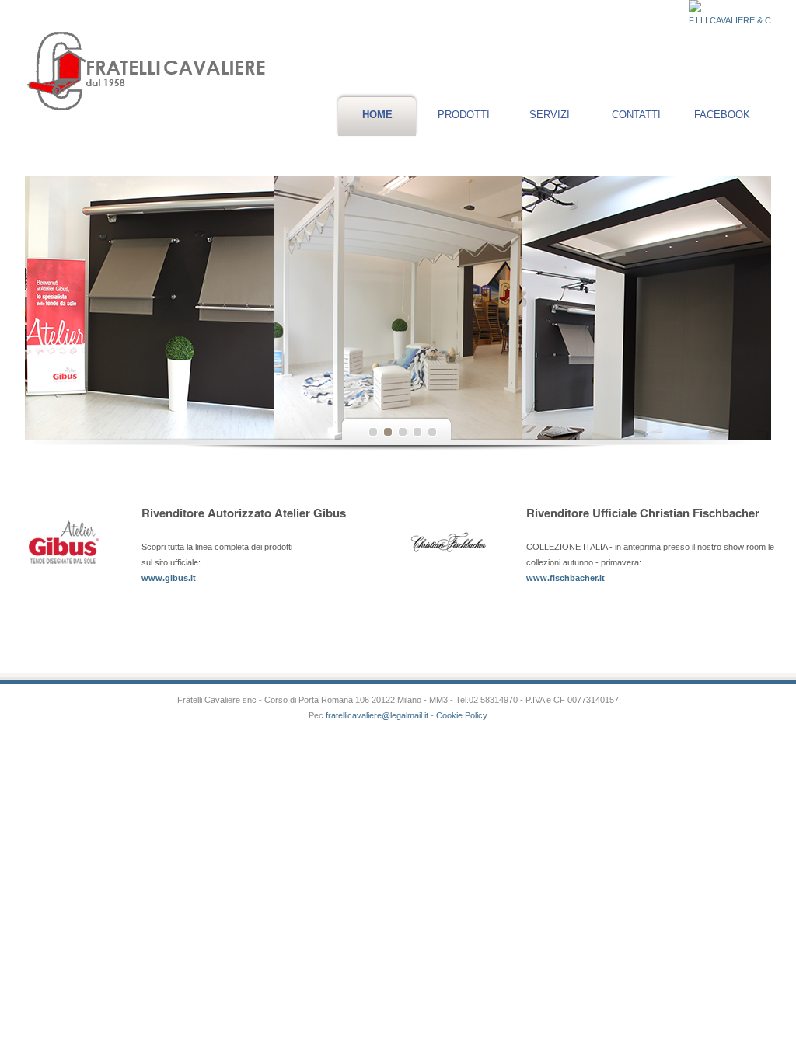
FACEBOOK (722, 114)
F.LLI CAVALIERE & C (730, 20)
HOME (377, 114)
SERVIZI (549, 114)
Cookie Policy (461, 715)
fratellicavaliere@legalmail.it (375, 715)
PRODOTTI (464, 114)
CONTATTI (636, 114)
